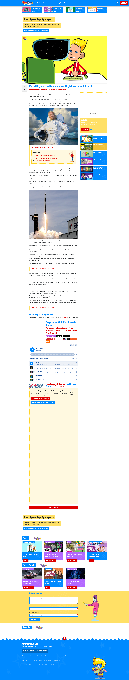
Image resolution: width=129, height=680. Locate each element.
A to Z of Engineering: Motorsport (46, 158)
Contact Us (28, 665)
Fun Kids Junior (56, 660)
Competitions (48, 656)
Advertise (34, 665)
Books (66, 3)
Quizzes (61, 3)
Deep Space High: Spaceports (56, 384)
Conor (50, 660)
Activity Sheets (56, 656)
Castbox (74, 339)
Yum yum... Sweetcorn (43, 161)
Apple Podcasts (51, 336)
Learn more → (50, 560)
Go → (25, 560)
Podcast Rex (66, 665)
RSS (48, 341)
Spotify (60, 336)
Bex (47, 660)
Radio (38, 3)
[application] (64, 60)
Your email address (34, 612)
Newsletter (43, 651)
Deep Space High (65, 317)
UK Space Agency (58, 386)
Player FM (50, 339)
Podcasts (53, 3)
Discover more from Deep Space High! (43, 402)
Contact (82, 3)
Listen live (85, 129)
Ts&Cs (38, 665)
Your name (32, 606)
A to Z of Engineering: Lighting (45, 155)
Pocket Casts (58, 339)
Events (76, 3)
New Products (68, 656)
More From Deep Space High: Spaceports (36, 31)
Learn (70, 3)
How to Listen (34, 660)
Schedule (28, 660)
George (40, 660)
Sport (35, 656)
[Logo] (25, 38)
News (31, 656)
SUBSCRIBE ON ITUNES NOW (41, 398)
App (86, 3)
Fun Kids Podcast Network (55, 665)
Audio (38, 656)
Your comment (33, 596)
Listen (124, 3)
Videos (48, 3)
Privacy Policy (44, 665)
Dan (44, 660)
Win (44, 3)
